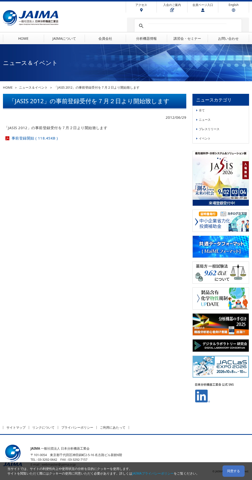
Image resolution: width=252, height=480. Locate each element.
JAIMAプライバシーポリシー (153, 473)
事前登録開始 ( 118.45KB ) (35, 138)
